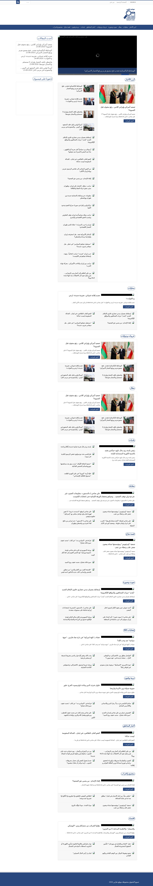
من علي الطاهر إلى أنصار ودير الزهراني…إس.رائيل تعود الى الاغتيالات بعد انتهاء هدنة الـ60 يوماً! (79, 275)
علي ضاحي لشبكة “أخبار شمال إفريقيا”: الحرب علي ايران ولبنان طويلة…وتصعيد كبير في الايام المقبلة (117, 523)
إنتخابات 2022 (129, 630)
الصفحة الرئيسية (121, 2)
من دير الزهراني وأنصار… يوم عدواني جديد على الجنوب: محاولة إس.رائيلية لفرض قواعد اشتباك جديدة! (77, 753)
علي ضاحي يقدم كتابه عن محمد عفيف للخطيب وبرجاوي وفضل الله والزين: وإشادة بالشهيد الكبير (78, 715)
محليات (125, 27)
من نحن (112, 2)
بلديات (83, 27)
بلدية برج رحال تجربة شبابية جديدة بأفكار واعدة (76, 447)
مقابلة (132, 486)
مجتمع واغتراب (58, 27)
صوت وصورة (112, 27)
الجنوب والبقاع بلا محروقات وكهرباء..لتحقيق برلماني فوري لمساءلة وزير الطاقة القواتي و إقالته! (118, 763)
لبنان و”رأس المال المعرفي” (82, 853)
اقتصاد (132, 819)
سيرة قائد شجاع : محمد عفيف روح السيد (78, 562)
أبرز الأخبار (132, 27)
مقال (120, 27)
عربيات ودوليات (102, 27)
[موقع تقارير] (129, 14)
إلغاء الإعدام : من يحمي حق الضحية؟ (79, 178)
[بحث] (18, 2)
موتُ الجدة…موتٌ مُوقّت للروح (81, 805)
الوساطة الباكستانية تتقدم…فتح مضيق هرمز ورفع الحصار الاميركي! (110, 71)
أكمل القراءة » (129, 121)
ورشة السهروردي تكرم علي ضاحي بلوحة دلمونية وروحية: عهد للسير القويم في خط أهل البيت (78, 552)
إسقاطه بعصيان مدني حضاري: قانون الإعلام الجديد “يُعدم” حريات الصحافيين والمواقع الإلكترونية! (79, 139)
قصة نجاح (67, 27)
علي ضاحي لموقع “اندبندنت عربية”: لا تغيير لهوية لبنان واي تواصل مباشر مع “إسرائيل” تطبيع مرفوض (79, 514)
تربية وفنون (75, 27)
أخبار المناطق (90, 27)
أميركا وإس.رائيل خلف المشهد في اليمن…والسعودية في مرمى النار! (71, 127)
